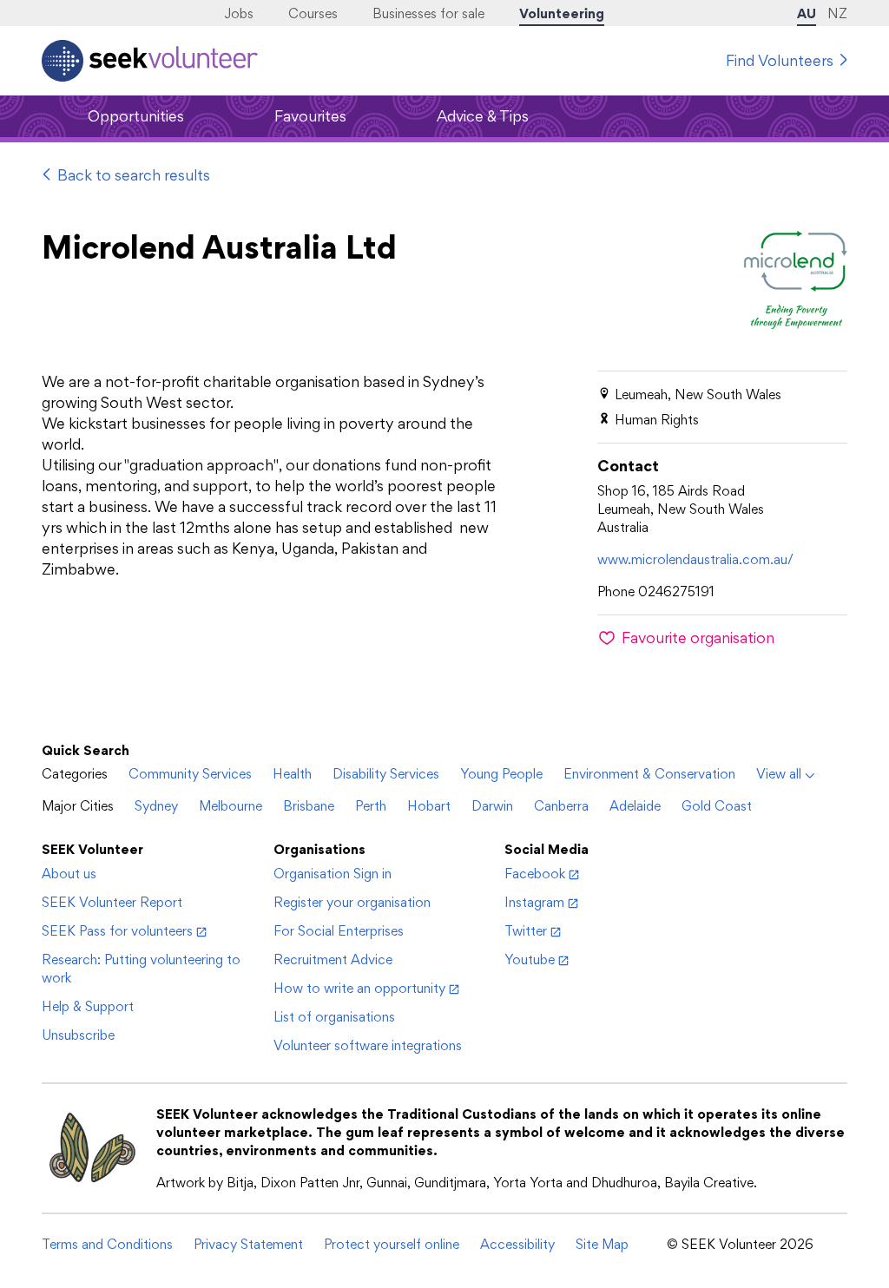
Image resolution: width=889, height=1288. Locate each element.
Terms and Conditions (107, 1244)
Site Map (602, 1244)
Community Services (190, 774)
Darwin (492, 806)
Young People (501, 774)
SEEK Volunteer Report (112, 902)
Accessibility (517, 1244)
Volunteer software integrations (367, 1045)
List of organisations (334, 1017)
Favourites (310, 116)
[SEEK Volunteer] (150, 61)
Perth (370, 806)
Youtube (529, 959)
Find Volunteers (779, 60)
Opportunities (136, 116)
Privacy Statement (248, 1244)
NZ (837, 13)
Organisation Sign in (332, 873)
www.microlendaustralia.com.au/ (695, 559)
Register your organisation (352, 902)
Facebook (534, 873)
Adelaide (635, 806)
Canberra (561, 806)
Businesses (428, 13)
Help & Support (88, 1006)
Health (292, 774)
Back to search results (133, 175)
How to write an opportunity (359, 988)
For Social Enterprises (338, 931)
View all (778, 774)
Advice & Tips (483, 116)
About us (69, 873)
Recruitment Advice (332, 959)
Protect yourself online (391, 1244)
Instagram (534, 902)
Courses (313, 13)
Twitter (525, 931)
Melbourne (230, 806)
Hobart (429, 806)
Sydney (156, 806)
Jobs (239, 13)
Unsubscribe (78, 1035)
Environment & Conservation (649, 774)
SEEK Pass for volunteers (117, 931)
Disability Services (386, 774)
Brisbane (308, 806)
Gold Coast (717, 806)
